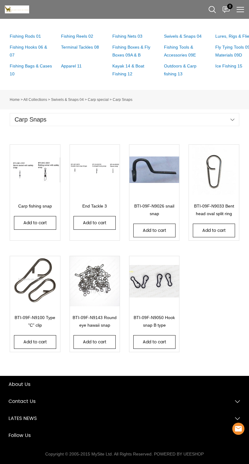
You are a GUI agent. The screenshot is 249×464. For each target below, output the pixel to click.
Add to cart (35, 222)
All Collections (35, 100)
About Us (19, 384)
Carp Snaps (122, 100)
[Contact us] (238, 429)
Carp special (98, 100)
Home (15, 100)
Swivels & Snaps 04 (67, 100)
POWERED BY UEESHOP (179, 454)
